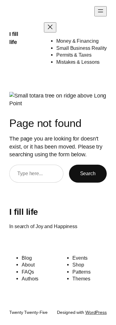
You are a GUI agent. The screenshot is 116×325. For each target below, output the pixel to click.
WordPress (96, 312)
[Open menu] (100, 11)
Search (88, 173)
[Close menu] (50, 27)
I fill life (23, 212)
